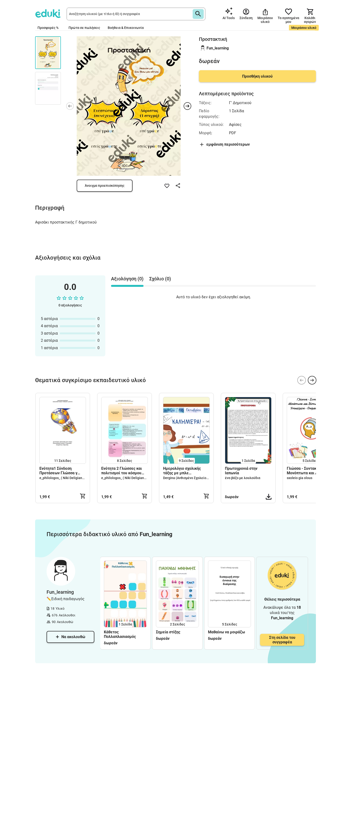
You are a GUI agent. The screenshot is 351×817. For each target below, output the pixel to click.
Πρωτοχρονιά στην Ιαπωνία (241, 470)
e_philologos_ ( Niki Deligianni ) (63, 478)
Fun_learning (218, 48)
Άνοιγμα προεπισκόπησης (104, 185)
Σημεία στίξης (168, 632)
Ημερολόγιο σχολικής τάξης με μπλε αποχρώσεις (182, 470)
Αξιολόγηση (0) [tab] (127, 279)
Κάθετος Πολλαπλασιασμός (120, 634)
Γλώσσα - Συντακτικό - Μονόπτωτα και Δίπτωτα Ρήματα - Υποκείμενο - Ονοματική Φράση (309, 470)
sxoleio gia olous (299, 478)
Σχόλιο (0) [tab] (160, 279)
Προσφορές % (47, 28)
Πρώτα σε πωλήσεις (84, 28)
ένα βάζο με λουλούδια (242, 478)
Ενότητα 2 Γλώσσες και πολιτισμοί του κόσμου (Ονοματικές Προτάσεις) (122, 470)
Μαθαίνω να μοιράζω (226, 632)
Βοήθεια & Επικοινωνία (126, 28)
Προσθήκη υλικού (257, 76)
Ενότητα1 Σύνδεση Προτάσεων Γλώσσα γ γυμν (58, 470)
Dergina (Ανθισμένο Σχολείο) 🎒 (187, 478)
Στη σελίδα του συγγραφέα (282, 639)
